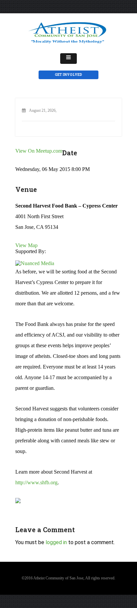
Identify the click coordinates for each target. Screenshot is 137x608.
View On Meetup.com (38, 151)
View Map (26, 245)
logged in (56, 542)
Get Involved (68, 75)
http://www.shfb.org (36, 482)
